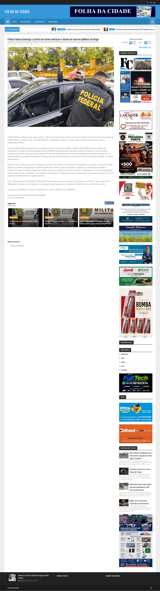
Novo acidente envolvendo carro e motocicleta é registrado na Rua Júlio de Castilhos (141, 455)
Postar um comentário (17, 245)
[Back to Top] (151, 588)
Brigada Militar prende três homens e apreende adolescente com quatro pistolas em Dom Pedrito (95, 222)
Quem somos (53, 21)
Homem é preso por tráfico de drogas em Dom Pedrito (68, 29)
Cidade (96, 29)
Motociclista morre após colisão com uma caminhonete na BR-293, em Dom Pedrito (140, 487)
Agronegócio (124, 354)
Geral (122, 366)
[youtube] (154, 2)
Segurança (46, 29)
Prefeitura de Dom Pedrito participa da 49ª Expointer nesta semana (122, 29)
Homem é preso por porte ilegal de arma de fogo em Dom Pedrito (61, 222)
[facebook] (147, 2)
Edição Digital (25, 21)
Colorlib (16, 588)
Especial (123, 362)
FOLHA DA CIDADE (17, 11)
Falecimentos (40, 21)
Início (15, 21)
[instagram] (151, 2)
